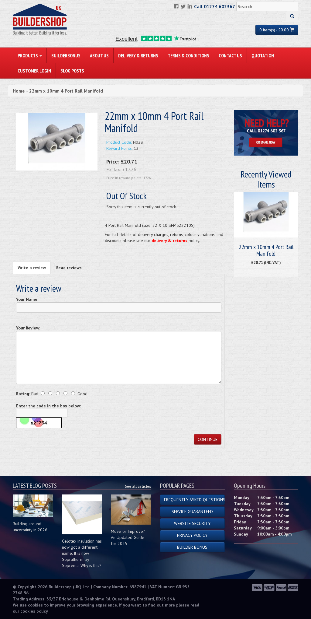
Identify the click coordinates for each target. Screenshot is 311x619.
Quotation (262, 55)
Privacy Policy (192, 535)
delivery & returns (169, 240)
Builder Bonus (192, 547)
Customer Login (34, 71)
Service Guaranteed (192, 511)
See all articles (138, 486)
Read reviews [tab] (69, 267)
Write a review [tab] (32, 267)
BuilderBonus (65, 55)
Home (19, 91)
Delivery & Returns (138, 55)
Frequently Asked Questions (194, 499)
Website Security (192, 523)
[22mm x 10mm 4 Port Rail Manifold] (56, 141)
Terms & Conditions (188, 55)
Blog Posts (72, 71)
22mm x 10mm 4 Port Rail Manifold (66, 91)
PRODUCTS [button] (28, 55)
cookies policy (34, 611)
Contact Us (230, 55)
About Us (99, 55)
